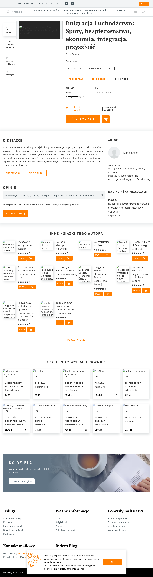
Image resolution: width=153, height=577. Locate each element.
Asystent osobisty (12, 518)
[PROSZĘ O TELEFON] (72, 3)
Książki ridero (25, 4)
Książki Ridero (63, 522)
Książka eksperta (116, 526)
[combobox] (16, 12)
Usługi (50, 4)
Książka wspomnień (118, 518)
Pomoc (66, 3)
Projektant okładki (12, 526)
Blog (59, 4)
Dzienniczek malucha (118, 522)
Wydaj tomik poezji (117, 529)
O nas (40, 4)
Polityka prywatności (66, 529)
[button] (16, 12)
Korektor (7, 522)
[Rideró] (7, 3)
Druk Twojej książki (13, 529)
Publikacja (8, 533)
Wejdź (144, 4)
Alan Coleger (73, 54)
